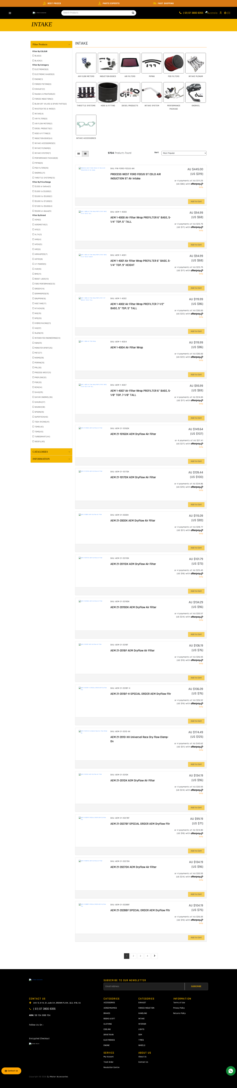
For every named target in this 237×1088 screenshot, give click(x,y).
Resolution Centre (111, 1067)
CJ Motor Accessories (57, 1076)
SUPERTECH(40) (41, 416)
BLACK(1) (38, 60)
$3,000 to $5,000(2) (43, 196)
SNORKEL (196, 105)
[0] (228, 13)
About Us (142, 1056)
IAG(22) (38, 328)
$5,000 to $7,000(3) (43, 201)
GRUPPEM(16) (40, 298)
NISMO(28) (39, 357)
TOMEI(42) (39, 426)
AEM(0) (38, 219)
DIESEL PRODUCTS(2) (43, 128)
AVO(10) (38, 269)
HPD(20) (38, 318)
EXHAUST (142, 1002)
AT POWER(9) (40, 264)
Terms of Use (179, 1002)
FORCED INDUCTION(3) (44, 99)
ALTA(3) (38, 234)
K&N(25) (38, 343)
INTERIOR (142, 1024)
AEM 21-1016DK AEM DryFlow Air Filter (133, 434)
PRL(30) (38, 367)
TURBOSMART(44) (42, 436)
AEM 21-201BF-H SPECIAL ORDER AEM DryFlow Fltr (140, 694)
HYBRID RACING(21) (43, 323)
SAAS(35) (39, 392)
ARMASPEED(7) (41, 254)
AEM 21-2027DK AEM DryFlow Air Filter (133, 867)
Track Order (108, 1062)
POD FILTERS (173, 76)
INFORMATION (41, 459)
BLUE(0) (38, 55)
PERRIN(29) (39, 362)
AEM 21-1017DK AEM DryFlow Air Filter (133, 477)
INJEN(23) (39, 333)
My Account (109, 1056)
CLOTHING (108, 1024)
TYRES (141, 1040)
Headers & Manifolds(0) (45, 94)
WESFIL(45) (40, 441)
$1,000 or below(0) (43, 186)
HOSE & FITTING (108, 105)
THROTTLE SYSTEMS (86, 105)
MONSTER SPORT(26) (43, 347)
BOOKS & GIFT (109, 1018)
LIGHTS (141, 1029)
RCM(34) (38, 387)
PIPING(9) (39, 163)
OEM (140, 1034)
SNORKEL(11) (40, 172)
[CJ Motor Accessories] (39, 13)
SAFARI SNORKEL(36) (44, 397)
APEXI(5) (38, 244)
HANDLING (142, 1013)
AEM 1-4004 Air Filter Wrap (126, 347)
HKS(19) (38, 313)
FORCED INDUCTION (146, 1008)
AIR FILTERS (130, 76)
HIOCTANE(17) (40, 303)
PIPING (152, 76)
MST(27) (38, 352)
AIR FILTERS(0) (41, 118)
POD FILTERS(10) (41, 168)
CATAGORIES (40, 451)
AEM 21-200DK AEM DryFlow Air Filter (132, 521)
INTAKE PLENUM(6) (43, 148)
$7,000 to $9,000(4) (43, 206)
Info (201, 187)
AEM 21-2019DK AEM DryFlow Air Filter (133, 607)
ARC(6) (38, 249)
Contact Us (143, 1062)
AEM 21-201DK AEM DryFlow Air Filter (132, 780)
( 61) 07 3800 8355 (193, 13)
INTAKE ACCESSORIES (86, 138)
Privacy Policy (179, 1008)
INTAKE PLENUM (196, 76)
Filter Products (40, 44)
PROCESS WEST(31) (43, 372)
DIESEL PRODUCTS (130, 105)
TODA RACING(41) (42, 421)
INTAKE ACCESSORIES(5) (45, 143)
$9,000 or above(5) (43, 211)
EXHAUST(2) (40, 89)
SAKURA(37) (40, 402)
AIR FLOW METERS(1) (43, 123)
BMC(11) (38, 274)
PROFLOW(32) (40, 377)
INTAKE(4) (39, 113)
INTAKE (41, 24)
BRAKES (107, 1013)
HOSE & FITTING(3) (42, 133)
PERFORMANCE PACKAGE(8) (46, 158)
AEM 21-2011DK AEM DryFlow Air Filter (133, 564)
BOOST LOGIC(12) (42, 278)
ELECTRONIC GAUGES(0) (44, 74)
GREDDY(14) (39, 288)
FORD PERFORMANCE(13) (45, 283)
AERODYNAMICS (110, 1008)
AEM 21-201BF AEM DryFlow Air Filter (132, 651)
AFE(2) (37, 229)
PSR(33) (38, 382)
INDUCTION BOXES (108, 76)
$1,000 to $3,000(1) (43, 191)
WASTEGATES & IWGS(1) (45, 108)
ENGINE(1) (39, 79)
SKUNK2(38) (40, 407)
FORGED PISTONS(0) (43, 84)
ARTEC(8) (39, 259)
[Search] (133, 13)
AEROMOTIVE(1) (41, 224)
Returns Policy (179, 1013)
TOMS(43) (39, 431)
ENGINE (107, 1045)
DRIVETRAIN (109, 1034)
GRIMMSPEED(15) (42, 293)
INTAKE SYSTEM (152, 105)
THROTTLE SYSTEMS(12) (45, 177)
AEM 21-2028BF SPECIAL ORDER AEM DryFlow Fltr (140, 910)
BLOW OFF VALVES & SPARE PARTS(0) (51, 103)
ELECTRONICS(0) (41, 69)
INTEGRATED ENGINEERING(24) (47, 338)
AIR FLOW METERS (86, 76)
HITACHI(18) (40, 308)
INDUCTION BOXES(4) (43, 138)
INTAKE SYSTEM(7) (43, 153)
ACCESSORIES (109, 1002)
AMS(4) (38, 239)
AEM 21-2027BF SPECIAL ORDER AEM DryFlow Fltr (140, 824)
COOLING (107, 1029)
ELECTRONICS (109, 1040)
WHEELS (141, 1045)
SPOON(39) (39, 412)
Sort (156, 152)
